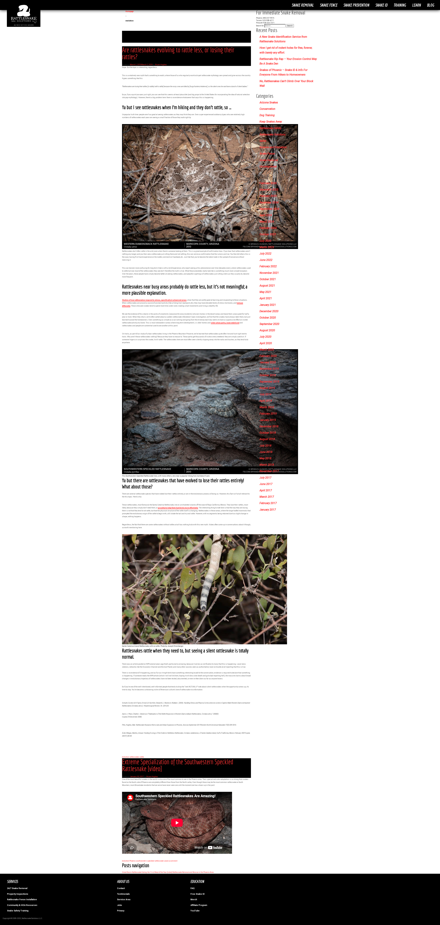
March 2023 (267, 247)
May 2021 (265, 292)
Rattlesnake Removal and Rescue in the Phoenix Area (193, 872)
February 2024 (268, 228)
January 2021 (268, 304)
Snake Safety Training (17, 911)
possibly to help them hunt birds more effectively (178, 508)
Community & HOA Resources (22, 905)
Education (197, 881)
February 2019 (268, 413)
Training (400, 5)
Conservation (267, 108)
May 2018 (265, 458)
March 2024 (267, 221)
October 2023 (268, 234)
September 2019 (269, 381)
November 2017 (269, 471)
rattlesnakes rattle (136, 757)
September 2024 (269, 208)
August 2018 (267, 439)
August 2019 (267, 388)
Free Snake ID (197, 894)
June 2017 (266, 484)
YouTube (195, 911)
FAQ (192, 888)
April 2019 (266, 400)
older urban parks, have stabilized (225, 323)
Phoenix (132, 861)
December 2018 (269, 426)
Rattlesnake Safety (270, 128)
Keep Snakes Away (271, 121)
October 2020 (268, 317)
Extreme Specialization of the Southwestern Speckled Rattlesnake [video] (177, 765)
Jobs (119, 905)
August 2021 (267, 285)
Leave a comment (170, 861)
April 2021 (266, 298)
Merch (193, 899)
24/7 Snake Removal (17, 888)
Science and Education (273, 147)
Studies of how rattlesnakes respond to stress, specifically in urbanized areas (154, 300)
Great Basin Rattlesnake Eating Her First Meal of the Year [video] (147, 872)
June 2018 (266, 452)
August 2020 (267, 330)
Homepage (129, 11)
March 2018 (267, 464)
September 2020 (269, 324)
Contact (121, 888)
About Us (123, 881)
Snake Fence (328, 5)
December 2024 (269, 202)
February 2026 (268, 183)
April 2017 (266, 490)
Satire (263, 140)
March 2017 (267, 496)
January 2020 (268, 362)
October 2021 (268, 279)
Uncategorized (268, 166)
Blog (430, 5)
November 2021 (269, 272)
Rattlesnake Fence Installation (22, 899)
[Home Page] (23, 23)
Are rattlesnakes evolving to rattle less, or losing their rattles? (178, 53)
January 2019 (268, 420)
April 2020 (266, 343)
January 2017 (268, 509)
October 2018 (268, 432)
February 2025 (268, 196)
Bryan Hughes (161, 65)
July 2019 (265, 394)
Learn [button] (416, 5)
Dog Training (267, 115)
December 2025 (269, 189)
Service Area (123, 899)
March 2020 (267, 349)
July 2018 (265, 445)
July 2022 (265, 253)
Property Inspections (17, 894)
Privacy (120, 911)
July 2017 (265, 477)
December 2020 (269, 311)
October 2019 (268, 375)
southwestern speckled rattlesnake (149, 861)
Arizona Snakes (269, 102)
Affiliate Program (198, 905)
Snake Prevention (356, 5)
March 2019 (267, 407)
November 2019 (269, 368)
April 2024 (266, 215)
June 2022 (266, 260)
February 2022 (268, 266)
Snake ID (381, 5)
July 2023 (265, 240)
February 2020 (268, 356)
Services (12, 881)
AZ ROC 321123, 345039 (24, 25)
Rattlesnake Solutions (272, 134)
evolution (125, 757)
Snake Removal (303, 5)
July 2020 (265, 336)
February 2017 (268, 503)
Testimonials (123, 894)
